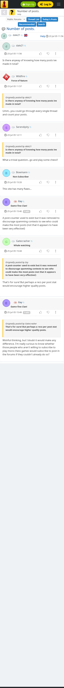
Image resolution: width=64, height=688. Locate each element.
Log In (47, 4)
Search (41, 24)
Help (42, 36)
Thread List (33, 19)
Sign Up (30, 4)
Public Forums (14, 19)
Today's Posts (50, 19)
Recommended (27, 24)
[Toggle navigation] (58, 4)
